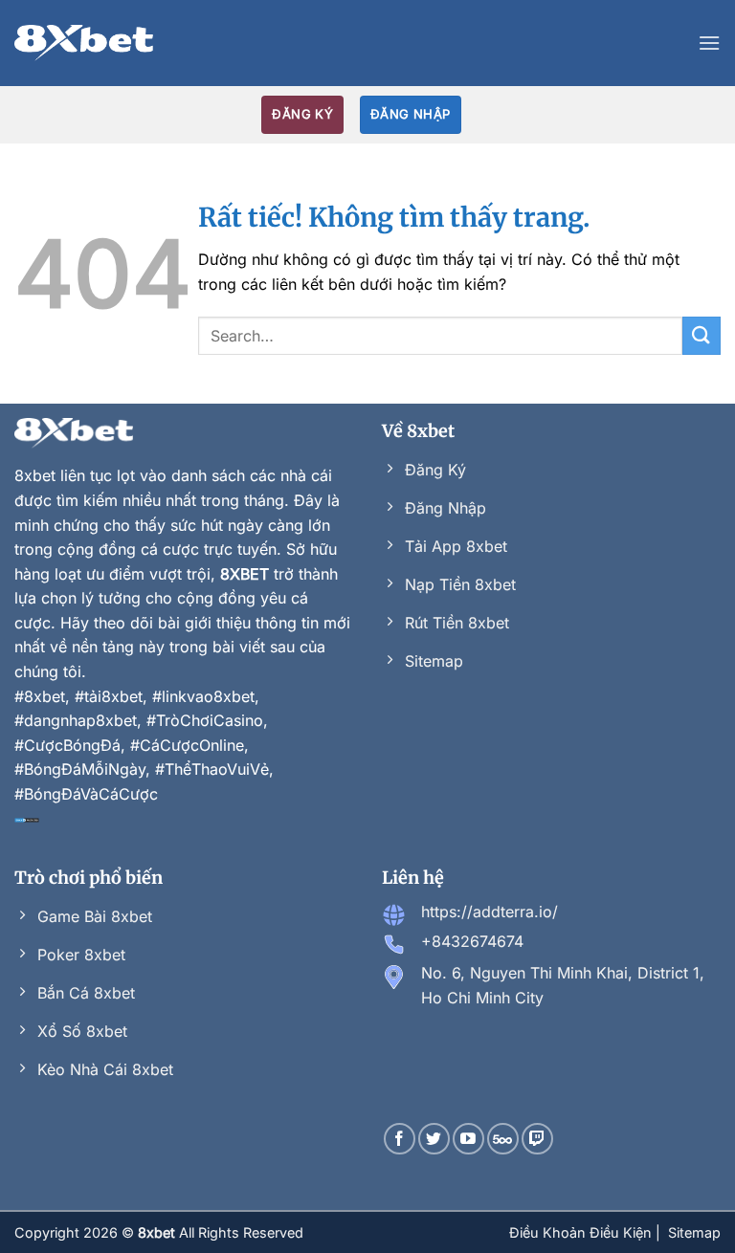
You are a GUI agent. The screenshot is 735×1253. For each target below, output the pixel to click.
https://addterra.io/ (489, 911)
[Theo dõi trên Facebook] (399, 1138)
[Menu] (709, 42)
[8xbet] (83, 43)
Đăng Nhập (410, 113)
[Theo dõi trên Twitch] (537, 1138)
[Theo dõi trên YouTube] (468, 1138)
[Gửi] (701, 335)
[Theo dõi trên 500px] (503, 1138)
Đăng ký (302, 113)
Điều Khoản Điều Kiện (582, 1232)
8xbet (35, 475)
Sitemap (694, 1232)
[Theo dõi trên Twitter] (434, 1138)
